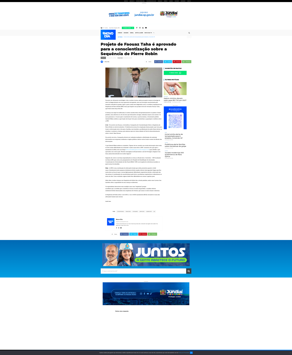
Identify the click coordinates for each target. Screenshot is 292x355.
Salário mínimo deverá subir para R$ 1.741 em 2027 (175, 99)
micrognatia (135, 211)
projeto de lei (149, 211)
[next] (190, 37)
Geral (166, 132)
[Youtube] (146, 28)
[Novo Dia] (102, 62)
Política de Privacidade (184, 352)
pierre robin (142, 211)
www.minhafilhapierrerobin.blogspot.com (137, 149)
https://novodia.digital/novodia (122, 221)
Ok (191, 352)
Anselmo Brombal (167, 102)
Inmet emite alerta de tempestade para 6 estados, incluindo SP (174, 136)
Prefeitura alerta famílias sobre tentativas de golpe (136, 36)
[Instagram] (140, 28)
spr (154, 211)
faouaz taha (128, 211)
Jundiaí (103, 57)
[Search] (188, 271)
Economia (166, 96)
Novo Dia (107, 61)
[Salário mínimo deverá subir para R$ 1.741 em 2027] (175, 88)
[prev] (188, 37)
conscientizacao (120, 211)
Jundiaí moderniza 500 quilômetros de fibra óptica (174, 154)
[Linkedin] (143, 28)
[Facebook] (137, 28)
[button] (189, 33)
